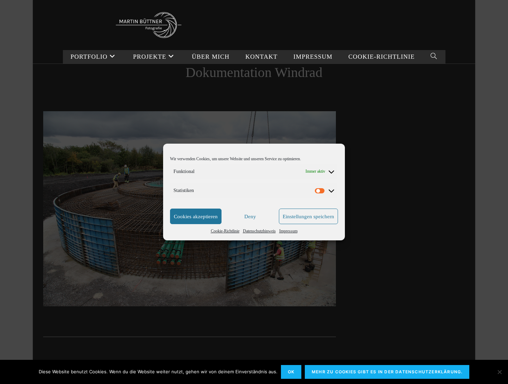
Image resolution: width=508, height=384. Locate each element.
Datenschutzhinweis (259, 231)
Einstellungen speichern (308, 216)
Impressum (288, 231)
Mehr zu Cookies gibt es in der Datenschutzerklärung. (387, 371)
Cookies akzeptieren (196, 216)
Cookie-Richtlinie (225, 231)
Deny (250, 216)
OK (291, 371)
